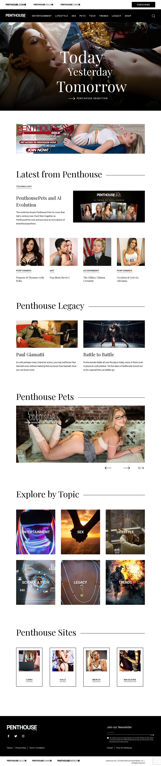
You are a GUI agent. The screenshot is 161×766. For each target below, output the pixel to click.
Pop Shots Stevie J (59, 277)
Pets (83, 16)
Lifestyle (61, 16)
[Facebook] (8, 736)
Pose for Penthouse (124, 748)
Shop (128, 16)
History (9, 748)
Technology (24, 186)
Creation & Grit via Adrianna (127, 279)
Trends (103, 16)
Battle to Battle (98, 354)
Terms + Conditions (37, 748)
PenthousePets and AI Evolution (38, 201)
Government (91, 270)
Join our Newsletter (119, 727)
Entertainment (42, 16)
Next (126, 468)
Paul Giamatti (30, 354)
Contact (110, 748)
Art (52, 270)
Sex (74, 16)
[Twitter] (15, 736)
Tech (92, 16)
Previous (108, 468)
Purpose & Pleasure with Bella (30, 279)
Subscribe (143, 4)
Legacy (116, 16)
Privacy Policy (21, 748)
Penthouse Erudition (92, 98)
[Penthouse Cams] (42, 760)
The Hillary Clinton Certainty (94, 279)
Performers (24, 270)
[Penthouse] (16, 15)
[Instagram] (23, 736)
